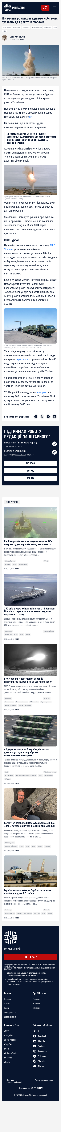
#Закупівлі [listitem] (8, 1035)
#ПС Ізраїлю (28, 913)
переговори (22, 359)
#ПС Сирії (37, 913)
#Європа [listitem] (8, 1058)
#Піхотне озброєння (11, 846)
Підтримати (30, 956)
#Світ (55, 27)
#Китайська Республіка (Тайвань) (26, 775)
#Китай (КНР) (9, 775)
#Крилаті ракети (37, 27)
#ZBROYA (47, 698)
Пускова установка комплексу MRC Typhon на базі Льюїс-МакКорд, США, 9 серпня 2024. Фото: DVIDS (28, 346)
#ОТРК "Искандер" (10, 705)
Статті (6, 1003)
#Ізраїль (19, 913)
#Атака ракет (9, 702)
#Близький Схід (49, 631)
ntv (30, 116)
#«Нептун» (8, 698)
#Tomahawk (16, 27)
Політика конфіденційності (14, 1081)
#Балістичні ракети (21, 702)
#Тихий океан (48, 775)
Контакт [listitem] (36, 1003)
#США (4, 31)
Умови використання (44, 1080)
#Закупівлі (26, 27)
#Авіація (46, 910)
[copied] (54, 444)
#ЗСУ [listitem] (6, 1031)
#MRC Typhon (7, 27)
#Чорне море (23, 564)
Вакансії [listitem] (36, 1008)
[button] (54, 7)
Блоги (6, 1008)
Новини (7, 999)
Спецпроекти (10, 1012)
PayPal (30, 470)
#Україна (8, 564)
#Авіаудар (8, 910)
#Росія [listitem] (7, 1062)
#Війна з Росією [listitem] (11, 1053)
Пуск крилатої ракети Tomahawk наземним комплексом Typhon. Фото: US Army (27, 198)
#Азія (6, 772)
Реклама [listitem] (37, 999)
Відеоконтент (10, 1017)
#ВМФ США (8, 634)
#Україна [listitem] (8, 1044)
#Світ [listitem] (6, 1049)
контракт (42, 392)
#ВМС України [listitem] (10, 1040)
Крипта (30, 478)
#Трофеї (39, 846)
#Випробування (10, 843)
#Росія (46, 561)
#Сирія (50, 913)
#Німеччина (47, 27)
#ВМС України (34, 702)
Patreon (30, 463)
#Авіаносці (8, 631)
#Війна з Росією (10, 561)
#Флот (15, 564)
